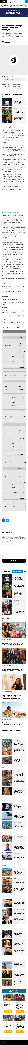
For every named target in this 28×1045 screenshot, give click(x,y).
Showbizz (21, 5)
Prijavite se (14, 560)
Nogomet (11, 2)
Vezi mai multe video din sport (10, 212)
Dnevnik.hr (6, 5)
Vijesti (13, 5)
